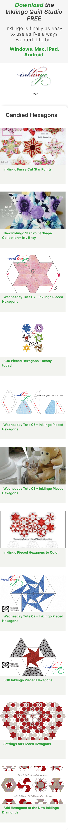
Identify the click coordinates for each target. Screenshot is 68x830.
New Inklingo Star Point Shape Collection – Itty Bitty (27, 235)
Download (29, 5)
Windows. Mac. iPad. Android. (34, 51)
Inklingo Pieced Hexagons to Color (31, 552)
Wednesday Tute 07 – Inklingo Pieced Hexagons (32, 299)
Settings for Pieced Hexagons (27, 744)
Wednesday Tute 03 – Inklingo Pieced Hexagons (32, 491)
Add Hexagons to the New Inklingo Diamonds (30, 810)
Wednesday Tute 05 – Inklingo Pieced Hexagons (32, 427)
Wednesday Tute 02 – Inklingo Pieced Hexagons (32, 618)
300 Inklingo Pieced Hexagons (28, 680)
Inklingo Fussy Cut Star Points (27, 169)
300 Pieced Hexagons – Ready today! (27, 363)
